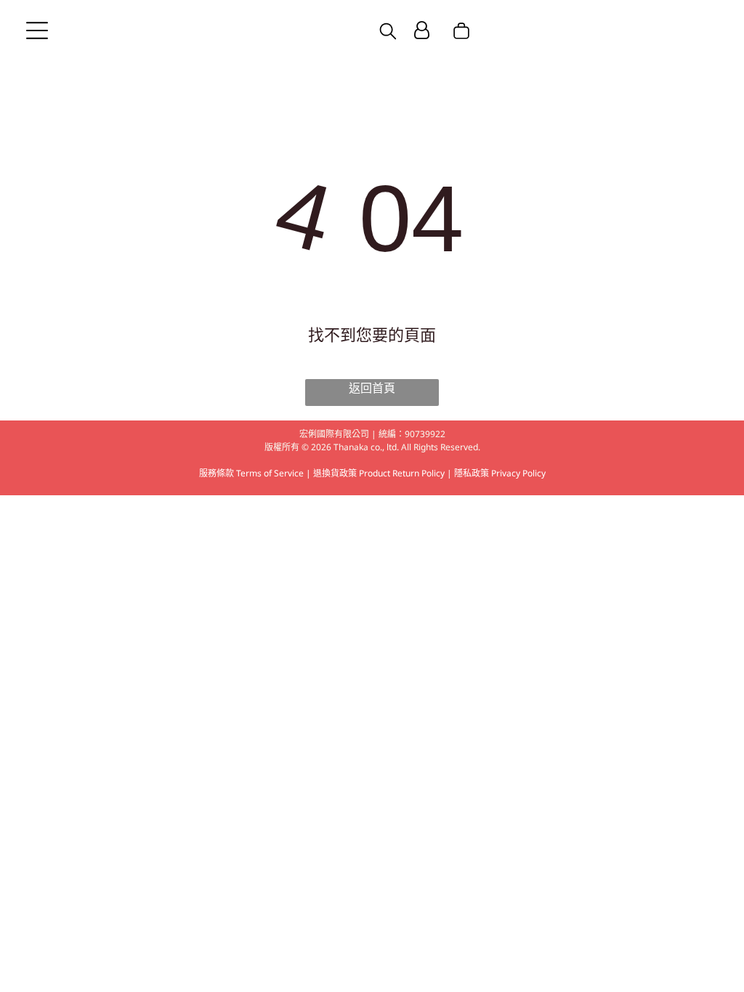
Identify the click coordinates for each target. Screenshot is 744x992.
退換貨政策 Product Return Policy (379, 473)
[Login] (421, 30)
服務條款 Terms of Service (251, 473)
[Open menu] (37, 30)
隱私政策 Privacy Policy (500, 473)
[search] (388, 33)
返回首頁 (372, 388)
